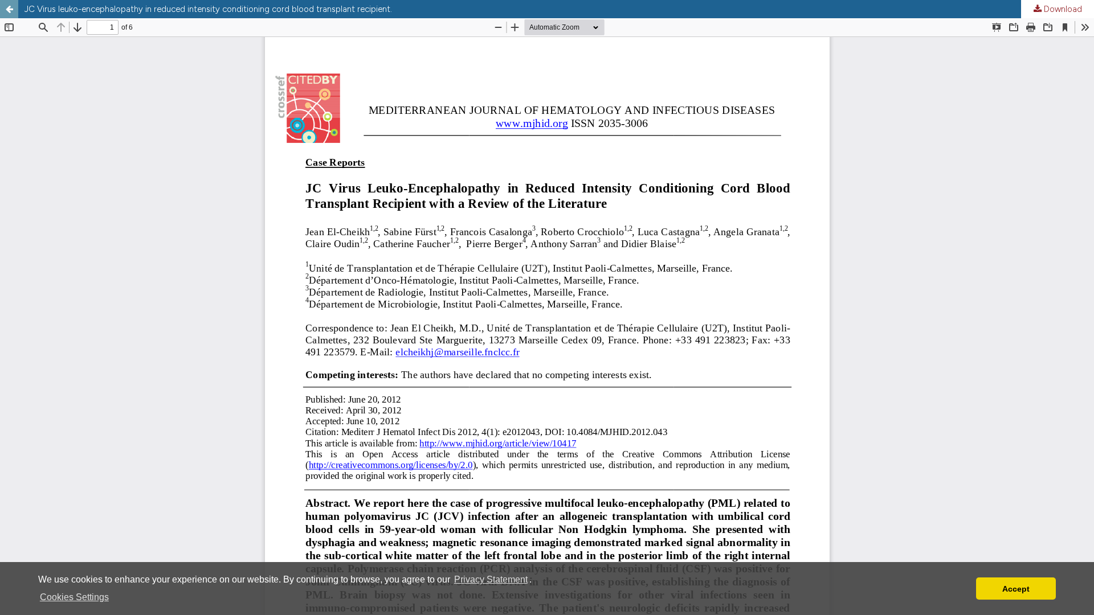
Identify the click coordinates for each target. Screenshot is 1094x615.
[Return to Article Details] (9, 9)
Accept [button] (1016, 588)
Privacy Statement (491, 579)
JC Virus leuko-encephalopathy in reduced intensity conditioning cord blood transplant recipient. (208, 9)
